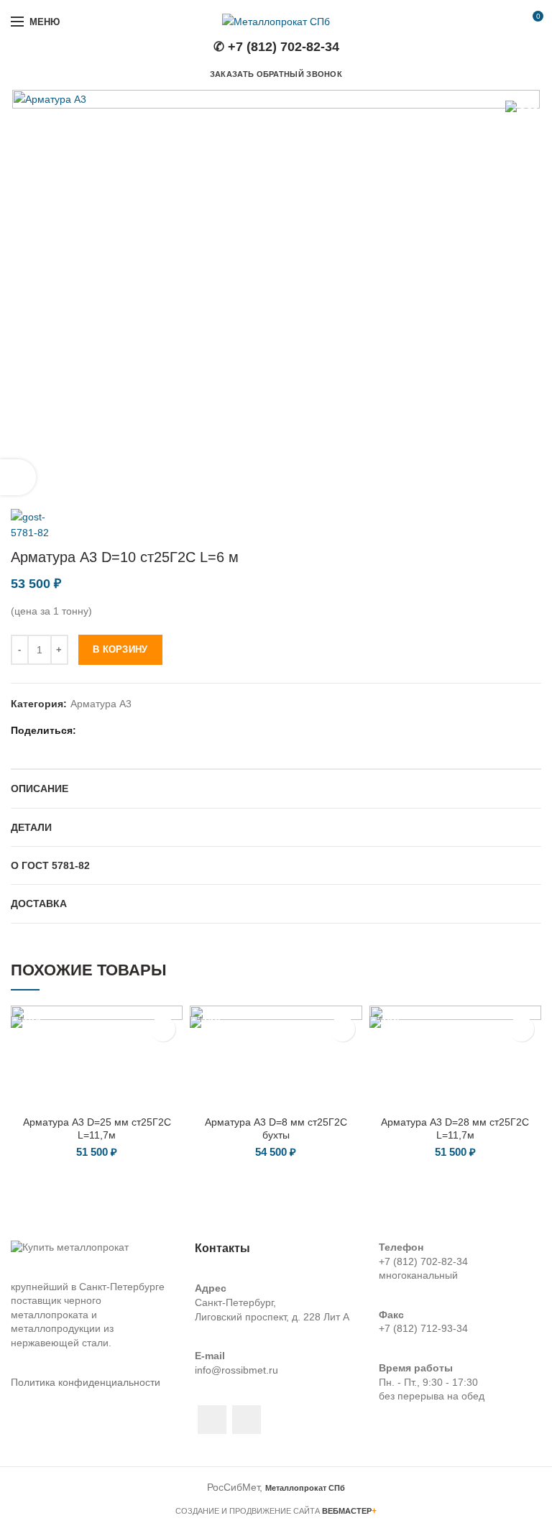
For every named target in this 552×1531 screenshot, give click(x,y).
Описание (39, 788)
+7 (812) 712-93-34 (423, 1328)
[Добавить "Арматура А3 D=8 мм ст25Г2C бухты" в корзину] (342, 1029)
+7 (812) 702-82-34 (423, 1261)
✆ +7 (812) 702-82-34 (276, 47)
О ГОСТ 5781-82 (50, 865)
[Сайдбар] (18, 477)
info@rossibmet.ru (236, 1370)
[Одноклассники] (143, 730)
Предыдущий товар (505, 487)
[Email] (107, 730)
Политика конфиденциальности (85, 1382)
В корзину (120, 649)
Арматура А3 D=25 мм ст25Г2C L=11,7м (97, 1128)
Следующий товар (534, 487)
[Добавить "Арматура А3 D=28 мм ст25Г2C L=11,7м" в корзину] (521, 1029)
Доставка (39, 903)
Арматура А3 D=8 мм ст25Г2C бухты (276, 1128)
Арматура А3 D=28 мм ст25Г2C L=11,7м (455, 1128)
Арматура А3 (101, 703)
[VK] (161, 730)
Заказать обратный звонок (276, 74)
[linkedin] (125, 730)
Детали (31, 827)
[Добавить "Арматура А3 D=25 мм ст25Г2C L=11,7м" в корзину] (162, 1029)
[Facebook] (89, 730)
